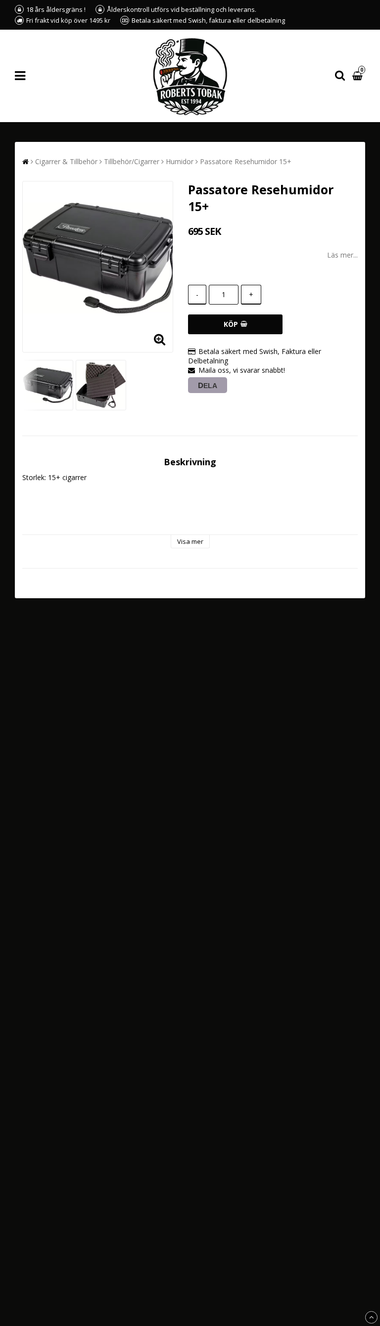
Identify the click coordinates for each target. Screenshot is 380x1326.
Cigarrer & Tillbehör (66, 161)
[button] (358, 76)
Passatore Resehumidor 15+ (245, 161)
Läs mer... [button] (342, 255)
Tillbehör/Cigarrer (131, 161)
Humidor (179, 161)
